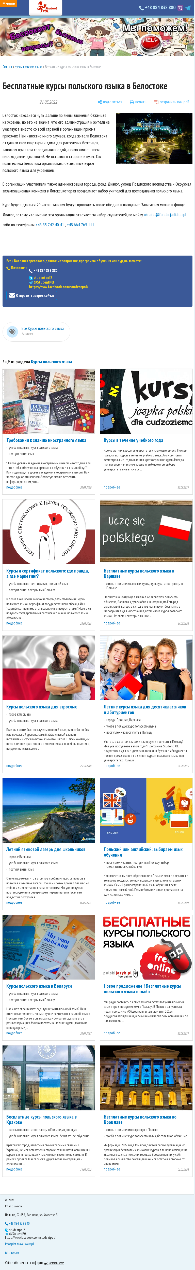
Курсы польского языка (28, 67)
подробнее (14, 487)
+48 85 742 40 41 (50, 225)
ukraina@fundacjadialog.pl (165, 214)
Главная (7, 67)
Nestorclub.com (56, 1263)
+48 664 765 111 (80, 225)
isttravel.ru (12, 1252)
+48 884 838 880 (160, 7)
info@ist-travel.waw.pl (19, 1243)
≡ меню (9, 3)
